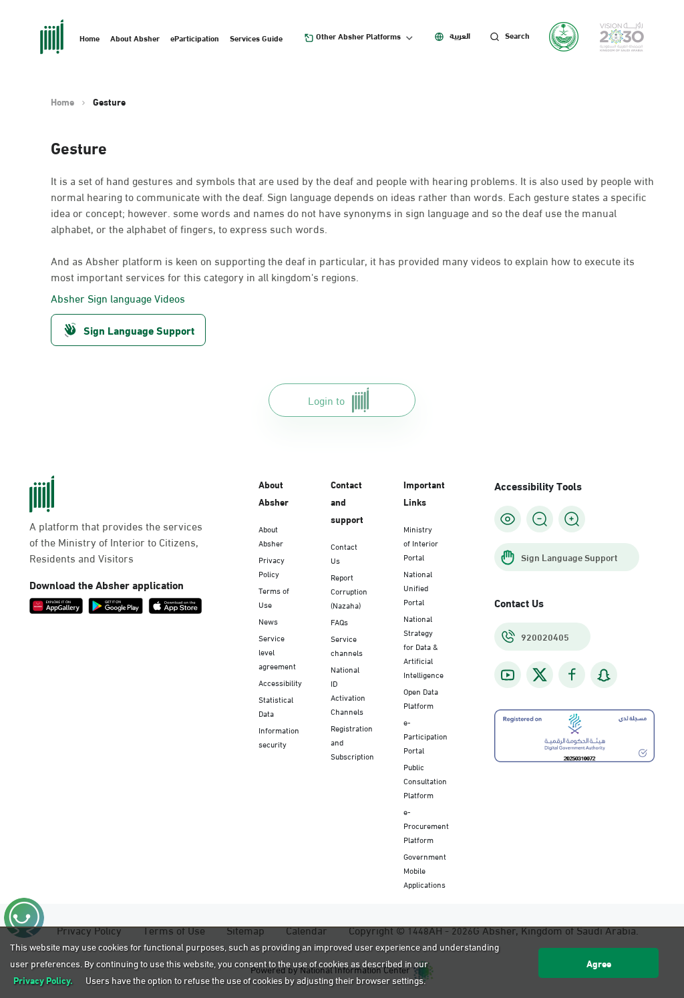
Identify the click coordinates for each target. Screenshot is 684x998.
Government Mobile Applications (424, 869)
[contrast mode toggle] (508, 519)
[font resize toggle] (540, 519)
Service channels (347, 645)
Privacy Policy (272, 566)
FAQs (339, 621)
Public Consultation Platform (425, 780)
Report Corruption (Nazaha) (349, 590)
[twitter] (540, 675)
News (268, 620)
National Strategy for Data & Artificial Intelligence (423, 646)
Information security (279, 736)
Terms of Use (274, 597)
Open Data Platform (420, 697)
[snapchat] (604, 675)
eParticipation (194, 37)
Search (517, 35)
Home (89, 37)
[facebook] (572, 675)
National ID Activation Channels (348, 689)
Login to (326, 399)
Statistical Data (276, 705)
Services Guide (256, 37)
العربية (460, 35)
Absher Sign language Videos (118, 298)
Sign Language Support (138, 329)
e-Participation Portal (425, 735)
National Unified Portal (417, 587)
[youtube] (508, 675)
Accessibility (280, 682)
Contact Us (344, 552)
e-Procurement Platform (426, 825)
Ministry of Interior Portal (420, 542)
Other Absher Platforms (358, 36)
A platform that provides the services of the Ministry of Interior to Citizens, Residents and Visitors (115, 542)
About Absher (135, 37)
